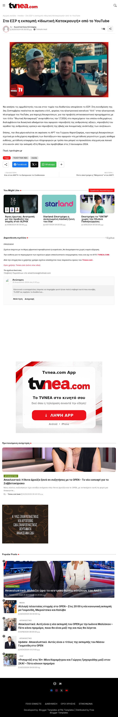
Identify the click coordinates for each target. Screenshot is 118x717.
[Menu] (4, 5)
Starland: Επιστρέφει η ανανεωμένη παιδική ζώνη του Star (59, 219)
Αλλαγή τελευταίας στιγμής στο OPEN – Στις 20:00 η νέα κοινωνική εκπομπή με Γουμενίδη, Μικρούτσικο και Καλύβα (65, 608)
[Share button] (61, 164)
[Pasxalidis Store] (25, 542)
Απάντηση (18, 299)
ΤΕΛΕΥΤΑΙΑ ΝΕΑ (20, 158)
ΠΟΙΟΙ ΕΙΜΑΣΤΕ (33, 703)
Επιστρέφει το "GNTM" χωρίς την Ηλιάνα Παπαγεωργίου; (94, 219)
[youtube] (66, 690)
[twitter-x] (61, 690)
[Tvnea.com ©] (23, 5)
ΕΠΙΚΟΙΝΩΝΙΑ (86, 703)
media (20, 15)
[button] (115, 5)
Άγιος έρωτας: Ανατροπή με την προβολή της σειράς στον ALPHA (20, 219)
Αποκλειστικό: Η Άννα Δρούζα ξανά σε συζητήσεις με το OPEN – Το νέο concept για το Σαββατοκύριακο (56, 481)
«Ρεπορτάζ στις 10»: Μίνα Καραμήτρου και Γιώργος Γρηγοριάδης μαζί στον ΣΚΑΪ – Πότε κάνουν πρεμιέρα (64, 661)
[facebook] (51, 690)
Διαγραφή (29, 299)
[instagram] (56, 690)
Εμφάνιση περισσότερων (101, 190)
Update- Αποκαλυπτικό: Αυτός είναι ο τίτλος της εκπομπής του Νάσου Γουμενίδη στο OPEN (61, 644)
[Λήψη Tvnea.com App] (59, 397)
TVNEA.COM (103, 254)
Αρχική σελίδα (9, 15)
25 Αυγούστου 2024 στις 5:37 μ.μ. (26, 282)
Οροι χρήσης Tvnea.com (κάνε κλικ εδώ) (22, 265)
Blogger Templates (48, 710)
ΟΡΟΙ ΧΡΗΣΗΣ (68, 703)
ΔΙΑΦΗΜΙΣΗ (51, 703)
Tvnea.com (87, 260)
